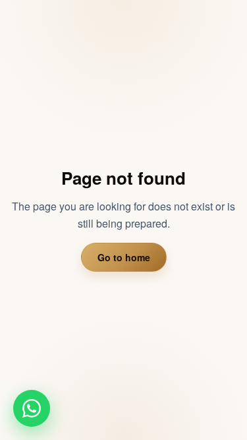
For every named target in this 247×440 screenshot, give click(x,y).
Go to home (123, 257)
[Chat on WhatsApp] (31, 408)
